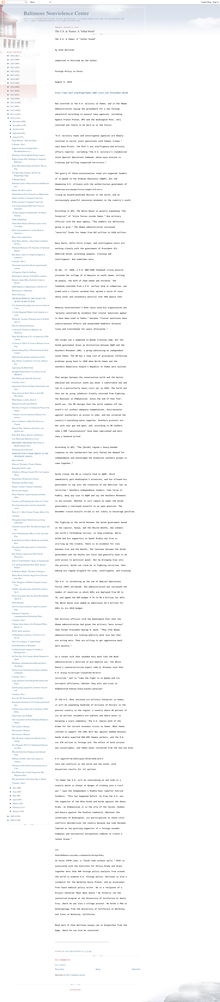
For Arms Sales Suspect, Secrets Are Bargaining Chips (26, 174)
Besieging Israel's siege (21, 468)
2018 (12, 87)
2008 (12, 820)
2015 (12, 98)
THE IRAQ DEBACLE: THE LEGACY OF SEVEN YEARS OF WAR (28, 300)
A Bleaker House (19, 179)
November (17, 125)
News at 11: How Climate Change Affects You (30, 512)
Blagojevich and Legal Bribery (24, 403)
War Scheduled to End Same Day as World (29, 779)
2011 (12, 114)
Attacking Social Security (22, 449)
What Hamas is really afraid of (24, 399)
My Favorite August (20, 490)
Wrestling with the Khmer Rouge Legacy (28, 155)
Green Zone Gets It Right (22, 715)
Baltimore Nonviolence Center (56, 12)
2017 (12, 90)
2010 (12, 118)
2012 (12, 110)
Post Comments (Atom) (75, 975)
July (15, 787)
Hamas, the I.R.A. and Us (22, 190)
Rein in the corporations (22, 237)
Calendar (15, 515)
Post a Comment (60, 965)
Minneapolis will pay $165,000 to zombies (29, 276)
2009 (12, 816)
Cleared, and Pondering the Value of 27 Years (30, 501)
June (15, 791)
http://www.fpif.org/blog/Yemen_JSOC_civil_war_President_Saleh (91, 93)
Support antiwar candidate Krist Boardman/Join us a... (25, 150)
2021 (12, 75)
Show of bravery (18, 294)
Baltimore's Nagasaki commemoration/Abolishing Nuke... (27, 615)
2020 (12, 79)
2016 (12, 94)
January (16, 811)
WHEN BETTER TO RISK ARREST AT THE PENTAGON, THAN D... (30, 455)
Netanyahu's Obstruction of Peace (25, 478)
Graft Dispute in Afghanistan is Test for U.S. (29, 286)
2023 (12, 67)
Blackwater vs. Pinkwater (22, 290)
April (15, 799)
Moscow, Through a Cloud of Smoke (27, 464)
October (16, 129)
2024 (12, 63)
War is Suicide (17, 460)
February (16, 807)
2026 (12, 55)
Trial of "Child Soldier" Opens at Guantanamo (30, 560)
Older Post (136, 969)
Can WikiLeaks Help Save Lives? (25, 438)
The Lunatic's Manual (21, 726)
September (17, 133)
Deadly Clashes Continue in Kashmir (27, 486)
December (17, 121)
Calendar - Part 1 (18, 144)
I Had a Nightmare (19, 219)
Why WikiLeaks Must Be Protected (26, 378)
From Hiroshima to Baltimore (24, 645)
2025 (12, 59)
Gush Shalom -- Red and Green (24, 140)
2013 (12, 106)
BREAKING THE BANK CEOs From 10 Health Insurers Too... (28, 444)
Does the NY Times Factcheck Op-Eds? (28, 698)
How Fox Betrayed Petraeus (23, 325)
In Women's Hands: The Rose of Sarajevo (28, 571)
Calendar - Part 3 (18, 620)
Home (98, 969)
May (15, 795)
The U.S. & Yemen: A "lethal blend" (26, 641)
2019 (12, 83)
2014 (12, 102)
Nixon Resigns (18, 602)
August (16, 137)
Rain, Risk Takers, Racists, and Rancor (27, 435)
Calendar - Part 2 (18, 261)
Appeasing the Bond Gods (22, 367)
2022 (12, 71)
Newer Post (59, 969)
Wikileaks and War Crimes (22, 482)
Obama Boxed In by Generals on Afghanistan (30, 194)
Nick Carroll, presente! (21, 631)
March (15, 803)
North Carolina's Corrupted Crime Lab (27, 198)
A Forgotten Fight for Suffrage (24, 272)
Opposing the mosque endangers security (28, 357)
